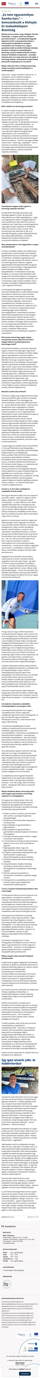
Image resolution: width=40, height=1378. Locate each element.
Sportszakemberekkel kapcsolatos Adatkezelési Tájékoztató (20, 1304)
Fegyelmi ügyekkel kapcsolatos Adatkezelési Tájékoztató (19, 1322)
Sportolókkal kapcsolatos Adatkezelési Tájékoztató (17, 1315)
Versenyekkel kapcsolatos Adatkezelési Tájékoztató (17, 1306)
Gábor (23, 1364)
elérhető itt (20, 1270)
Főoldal (4, 11)
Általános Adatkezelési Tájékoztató (12, 1302)
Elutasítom (13, 1374)
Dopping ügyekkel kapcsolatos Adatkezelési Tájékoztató (19, 1325)
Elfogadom (25, 1374)
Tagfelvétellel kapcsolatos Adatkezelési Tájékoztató (18, 1313)
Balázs (17, 1364)
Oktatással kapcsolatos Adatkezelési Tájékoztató (17, 1320)
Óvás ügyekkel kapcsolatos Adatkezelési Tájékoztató (17, 1318)
